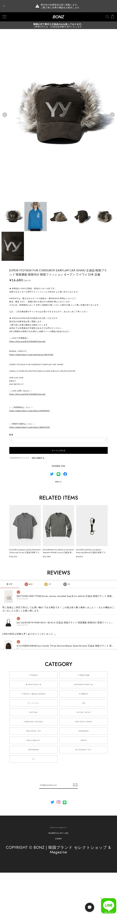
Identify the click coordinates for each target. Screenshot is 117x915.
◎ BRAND (33, 675)
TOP (83, 703)
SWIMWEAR (33, 750)
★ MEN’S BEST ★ (33, 684)
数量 (11, 434)
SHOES (84, 740)
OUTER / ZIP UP (83, 712)
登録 (75, 785)
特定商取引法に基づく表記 (58, 833)
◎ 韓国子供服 (83, 675)
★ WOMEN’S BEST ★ (83, 684)
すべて (9, 584)
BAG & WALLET (33, 740)
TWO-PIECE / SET (33, 731)
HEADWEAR (83, 731)
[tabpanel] (58, 114)
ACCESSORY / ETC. (83, 750)
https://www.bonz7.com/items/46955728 (29, 427)
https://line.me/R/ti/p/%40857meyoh (27, 341)
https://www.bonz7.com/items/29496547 (29, 410)
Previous (4, 114)
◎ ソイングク (33, 703)
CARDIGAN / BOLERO (33, 722)
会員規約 (58, 838)
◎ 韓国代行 (83, 694)
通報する (58, 482)
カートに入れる (58, 450)
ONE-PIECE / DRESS (83, 722)
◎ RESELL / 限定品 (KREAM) (33, 694)
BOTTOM (33, 712)
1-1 (33, 759)
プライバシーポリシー (58, 827)
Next (112, 114)
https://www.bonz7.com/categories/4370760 (31, 354)
